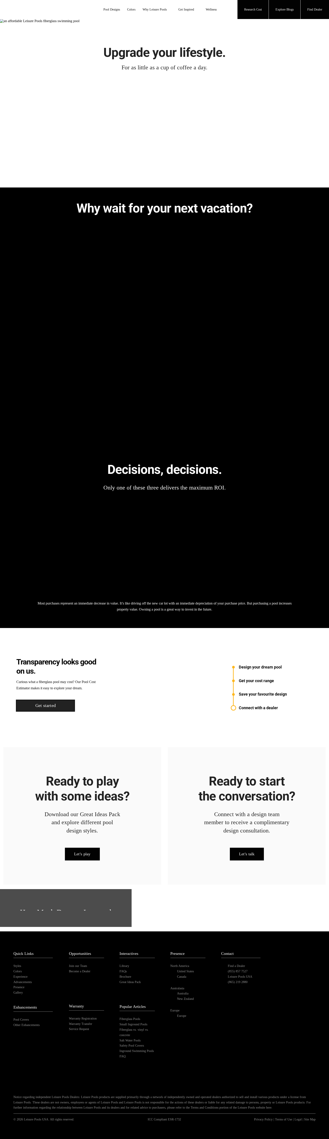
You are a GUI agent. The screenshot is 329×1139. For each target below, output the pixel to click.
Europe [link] (181, 1016)
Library (124, 966)
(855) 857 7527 (238, 971)
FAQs (123, 971)
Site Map (310, 1119)
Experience (20, 976)
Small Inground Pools (133, 1024)
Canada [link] (181, 976)
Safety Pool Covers (132, 1045)
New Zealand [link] (185, 999)
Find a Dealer (236, 966)
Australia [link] (182, 993)
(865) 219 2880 (238, 982)
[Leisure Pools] (291, 944)
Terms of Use (283, 1119)
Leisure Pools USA (240, 976)
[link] (279, 966)
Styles (17, 966)
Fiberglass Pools (130, 1019)
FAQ (123, 1056)
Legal (298, 1119)
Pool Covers (21, 1019)
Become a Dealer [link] (79, 971)
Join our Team (78, 966)
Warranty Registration (83, 1018)
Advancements (22, 982)
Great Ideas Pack (130, 982)
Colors (17, 971)
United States (185, 971)
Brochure (125, 976)
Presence (18, 987)
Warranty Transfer (80, 1024)
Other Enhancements (26, 1025)
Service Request (79, 1029)
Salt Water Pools (130, 1040)
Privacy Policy (263, 1119)
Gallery (18, 992)
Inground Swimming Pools (137, 1051)
